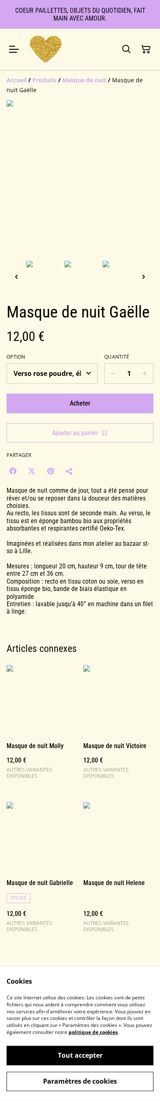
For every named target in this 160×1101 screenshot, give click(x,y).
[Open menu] (14, 49)
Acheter (80, 403)
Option (16, 357)
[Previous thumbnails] (16, 276)
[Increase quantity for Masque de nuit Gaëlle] (145, 373)
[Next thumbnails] (143, 276)
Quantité (116, 357)
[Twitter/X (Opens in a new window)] (31, 471)
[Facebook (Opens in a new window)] (13, 471)
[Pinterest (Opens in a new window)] (50, 471)
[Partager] (69, 471)
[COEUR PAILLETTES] (45, 49)
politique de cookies (93, 1032)
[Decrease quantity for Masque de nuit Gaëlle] (112, 373)
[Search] (126, 49)
